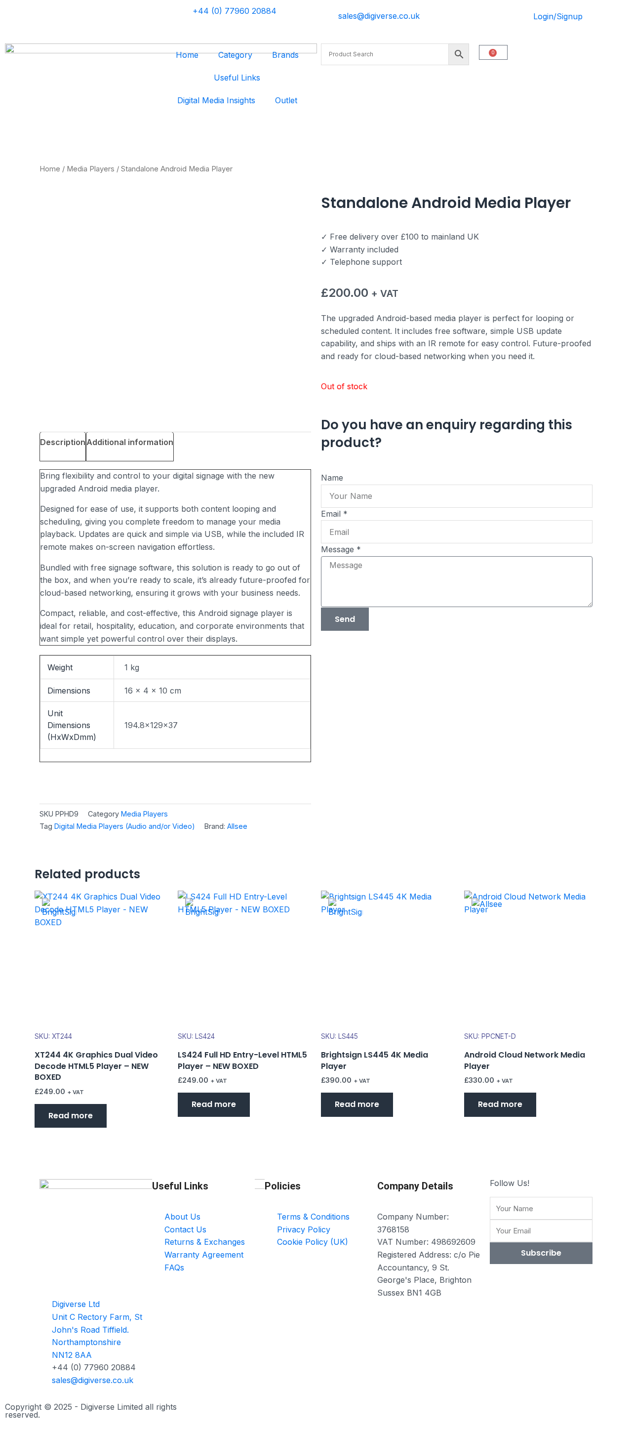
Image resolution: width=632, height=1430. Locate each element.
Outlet (286, 100)
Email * (334, 514)
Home (187, 55)
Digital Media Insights (216, 100)
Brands (285, 55)
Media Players (91, 168)
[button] (42, 854)
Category (235, 55)
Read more (70, 1115)
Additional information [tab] (129, 442)
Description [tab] (62, 442)
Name (332, 478)
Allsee (237, 826)
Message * (341, 549)
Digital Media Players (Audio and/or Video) (124, 826)
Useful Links (237, 77)
